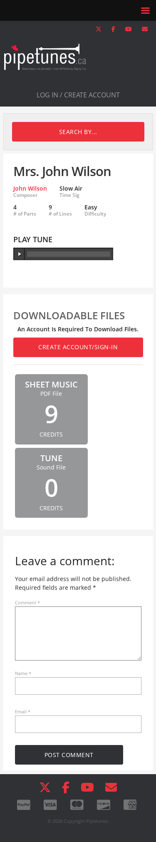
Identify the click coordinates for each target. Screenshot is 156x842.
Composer (25, 195)
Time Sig (69, 195)
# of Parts (24, 213)
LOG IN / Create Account (78, 94)
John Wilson (30, 188)
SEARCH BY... (78, 132)
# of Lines (60, 213)
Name (23, 673)
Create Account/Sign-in (78, 347)
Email (22, 711)
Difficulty (95, 213)
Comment (27, 602)
